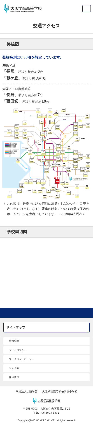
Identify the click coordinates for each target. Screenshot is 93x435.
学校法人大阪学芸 (26, 391)
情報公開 (14, 340)
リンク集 (14, 368)
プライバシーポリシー (21, 359)
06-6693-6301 (50, 412)
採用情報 (14, 377)
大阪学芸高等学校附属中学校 (59, 391)
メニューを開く (86, 8)
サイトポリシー (17, 350)
